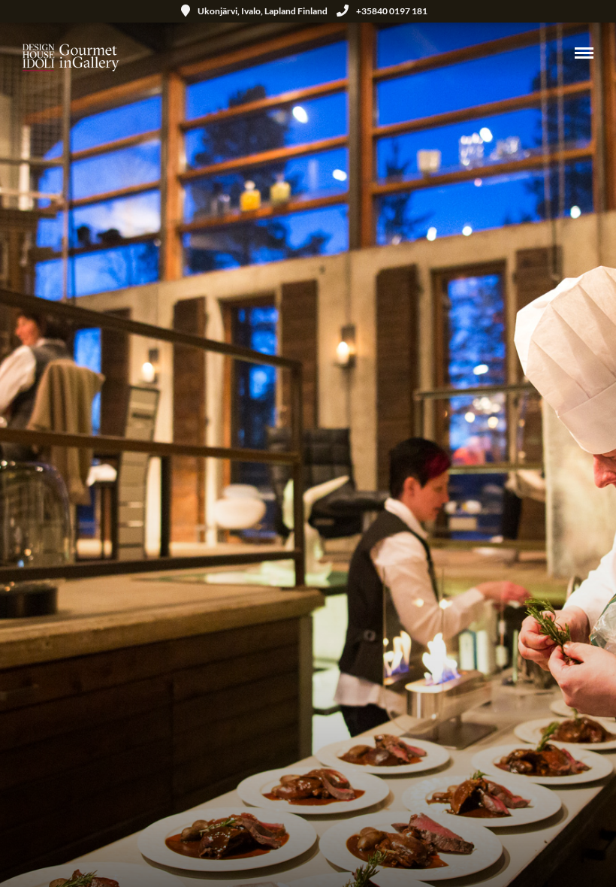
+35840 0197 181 (391, 11)
